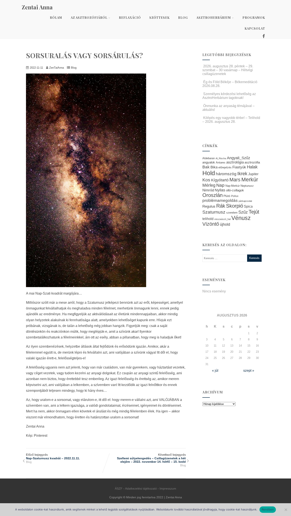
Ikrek (242, 173)
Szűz (243, 212)
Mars (235, 179)
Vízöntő (210, 224)
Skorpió (234, 206)
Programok (253, 18)
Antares (220, 162)
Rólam (56, 18)
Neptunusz (247, 185)
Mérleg (208, 185)
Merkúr (249, 179)
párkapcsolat (245, 201)
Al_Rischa (221, 158)
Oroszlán (212, 195)
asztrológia (235, 162)
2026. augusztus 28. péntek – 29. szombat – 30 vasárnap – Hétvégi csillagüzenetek (227, 70)
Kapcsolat (255, 28)
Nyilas (220, 190)
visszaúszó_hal (222, 219)
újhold (225, 224)
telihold (207, 219)
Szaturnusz (213, 212)
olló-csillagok (235, 190)
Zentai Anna (37, 7)
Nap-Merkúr (232, 185)
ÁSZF (118, 488)
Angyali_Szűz (238, 158)
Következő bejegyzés (151, 458)
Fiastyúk (239, 167)
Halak (252, 167)
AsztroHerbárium (213, 18)
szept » (248, 370)
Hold (208, 172)
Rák (220, 206)
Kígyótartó (220, 180)
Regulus (208, 206)
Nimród (208, 190)
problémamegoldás (220, 200)
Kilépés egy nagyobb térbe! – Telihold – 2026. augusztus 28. (231, 119)
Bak (206, 167)
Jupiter (253, 174)
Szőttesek (159, 18)
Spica (248, 206)
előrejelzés (225, 167)
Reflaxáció (130, 18)
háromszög (226, 174)
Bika (214, 167)
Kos (206, 179)
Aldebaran (208, 158)
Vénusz (241, 218)
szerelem (232, 212)
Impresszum (168, 488)
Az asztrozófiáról (89, 18)
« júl (215, 370)
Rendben (268, 509)
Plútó (226, 196)
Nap (220, 185)
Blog (183, 18)
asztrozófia (252, 162)
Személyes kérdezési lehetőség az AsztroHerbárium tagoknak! (229, 96)
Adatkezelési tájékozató (141, 488)
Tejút (254, 212)
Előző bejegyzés (53, 456)
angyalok (208, 162)
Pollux (234, 196)
